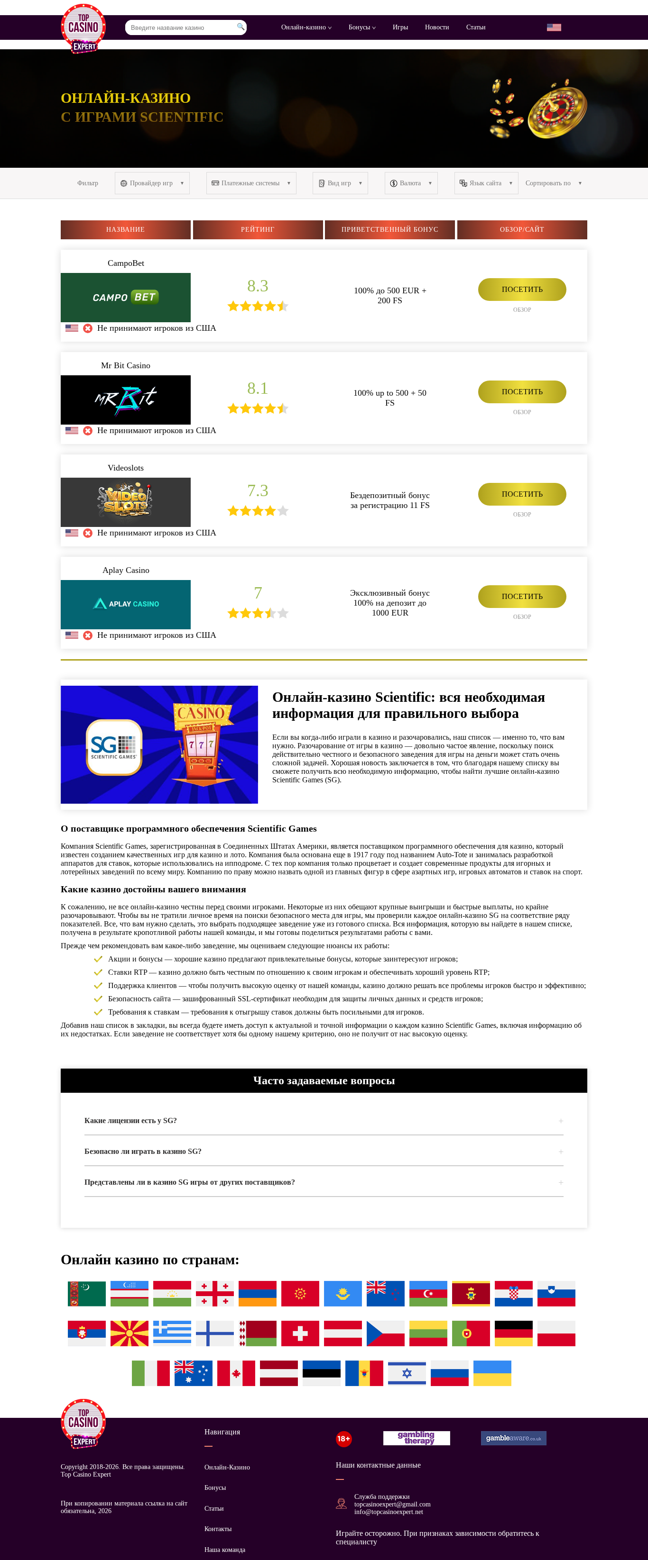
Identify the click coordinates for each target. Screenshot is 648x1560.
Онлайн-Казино (227, 1467)
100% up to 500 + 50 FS (389, 398)
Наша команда (224, 1549)
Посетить (522, 289)
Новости (437, 27)
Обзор (522, 310)
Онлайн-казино (304, 27)
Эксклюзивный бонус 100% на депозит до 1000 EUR (390, 602)
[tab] (324, 1120)
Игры (400, 27)
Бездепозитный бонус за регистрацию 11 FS (390, 500)
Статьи (476, 27)
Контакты (217, 1529)
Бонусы (360, 27)
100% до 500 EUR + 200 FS (390, 295)
